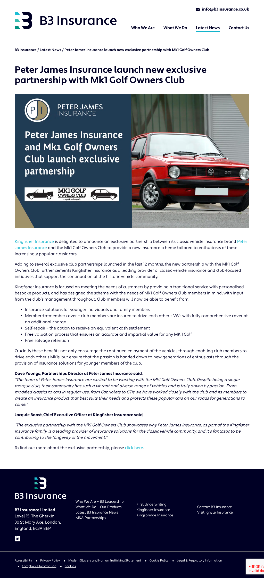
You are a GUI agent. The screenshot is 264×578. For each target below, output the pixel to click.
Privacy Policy (50, 560)
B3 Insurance (26, 50)
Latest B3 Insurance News (97, 512)
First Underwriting (151, 504)
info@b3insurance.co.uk (225, 9)
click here (134, 447)
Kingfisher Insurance (34, 241)
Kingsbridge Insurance (154, 515)
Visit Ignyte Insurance (215, 512)
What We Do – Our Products (98, 507)
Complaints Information (39, 566)
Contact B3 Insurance (214, 507)
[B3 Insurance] (66, 20)
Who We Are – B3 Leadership (100, 501)
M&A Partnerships (91, 518)
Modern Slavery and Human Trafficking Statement (104, 560)
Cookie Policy (159, 560)
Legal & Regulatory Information (199, 560)
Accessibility (23, 560)
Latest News (50, 50)
